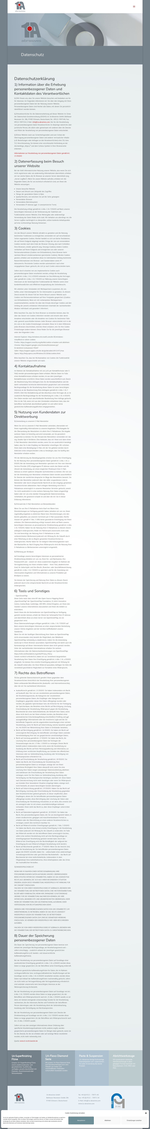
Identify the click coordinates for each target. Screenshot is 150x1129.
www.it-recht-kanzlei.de (29, 1041)
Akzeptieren (81, 1120)
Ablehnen (108, 1120)
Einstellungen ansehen (134, 1120)
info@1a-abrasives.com (92, 1101)
